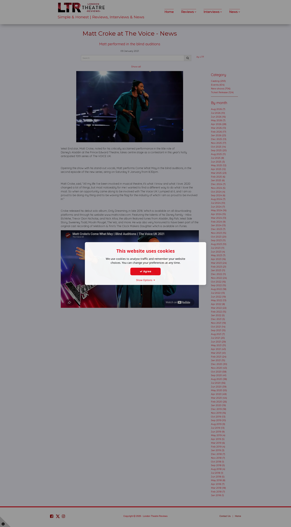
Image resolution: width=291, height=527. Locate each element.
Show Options (145, 280)
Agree (146, 271)
